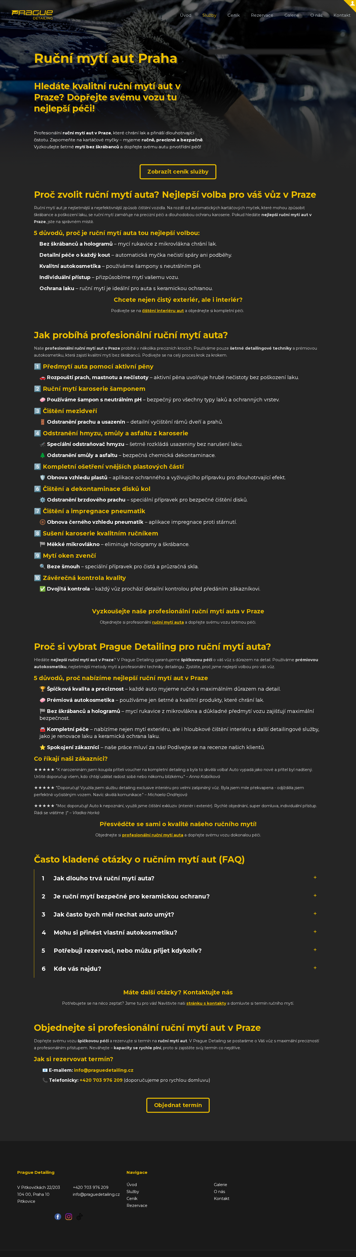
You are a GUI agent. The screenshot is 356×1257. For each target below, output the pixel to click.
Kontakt (221, 1198)
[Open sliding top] (349, 6)
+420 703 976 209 (101, 1080)
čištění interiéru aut (163, 310)
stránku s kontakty (206, 1003)
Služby (133, 1191)
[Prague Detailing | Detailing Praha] (32, 15)
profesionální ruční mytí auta (152, 835)
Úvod (132, 1184)
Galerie (220, 1184)
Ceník (132, 1198)
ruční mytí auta (168, 622)
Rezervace (137, 1205)
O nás (219, 1191)
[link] (178, 878)
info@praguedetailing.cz (104, 1070)
